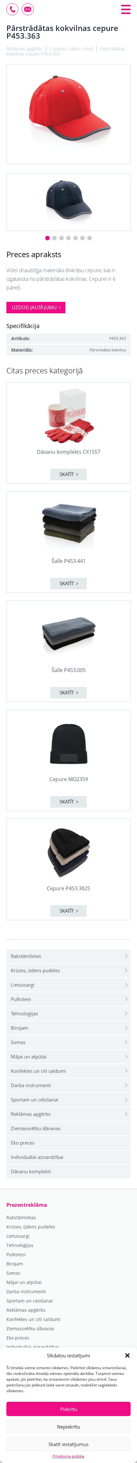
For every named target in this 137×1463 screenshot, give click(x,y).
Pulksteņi (21, 999)
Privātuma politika (68, 1456)
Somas (18, 1042)
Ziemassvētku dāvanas (36, 1128)
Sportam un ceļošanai (34, 1099)
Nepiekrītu (68, 1426)
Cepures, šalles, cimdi (71, 49)
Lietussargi (22, 985)
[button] (127, 1355)
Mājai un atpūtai (29, 1056)
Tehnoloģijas (24, 1013)
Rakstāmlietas (26, 956)
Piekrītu (68, 1409)
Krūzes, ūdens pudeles (35, 970)
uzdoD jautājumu (34, 307)
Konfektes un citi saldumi (38, 1071)
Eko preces (22, 1142)
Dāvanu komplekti (31, 1171)
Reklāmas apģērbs (31, 1114)
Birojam (19, 1028)
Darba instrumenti (31, 1085)
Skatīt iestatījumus (68, 1444)
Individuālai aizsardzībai (37, 1157)
